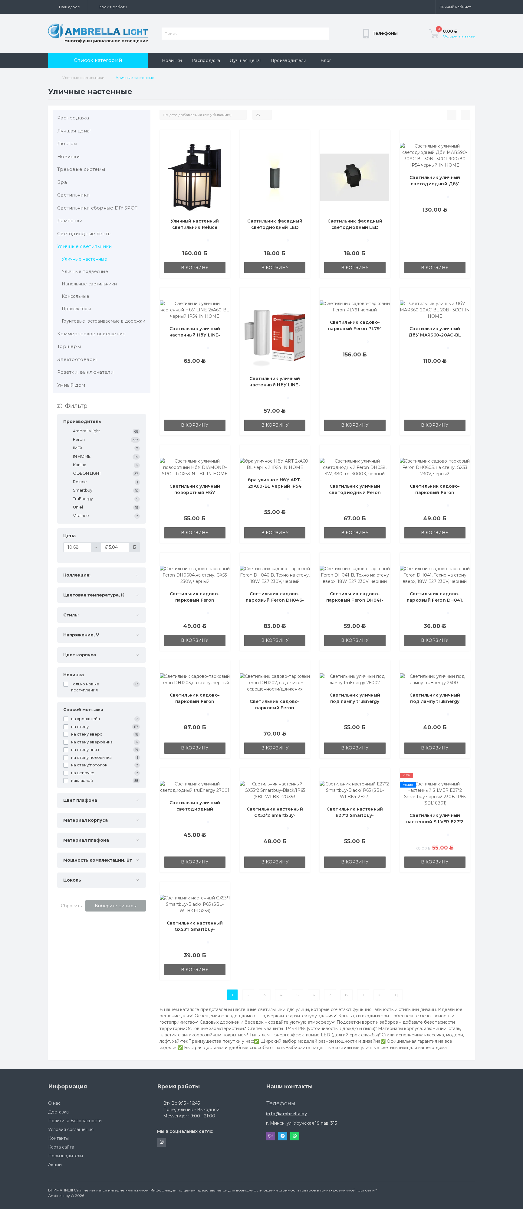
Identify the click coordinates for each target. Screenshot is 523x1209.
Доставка (58, 1112)
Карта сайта (61, 1147)
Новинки (172, 60)
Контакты (58, 1138)
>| (396, 995)
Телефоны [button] (280, 1103)
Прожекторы (76, 308)
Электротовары (77, 359)
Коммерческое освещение (91, 333)
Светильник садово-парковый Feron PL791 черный (355, 329)
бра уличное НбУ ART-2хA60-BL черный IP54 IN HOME (275, 486)
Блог (326, 60)
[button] (68, 7)
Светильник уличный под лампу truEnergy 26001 (435, 701)
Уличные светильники (83, 77)
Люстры (67, 143)
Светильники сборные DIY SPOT (97, 208)
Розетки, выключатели (85, 372)
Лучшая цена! (245, 60)
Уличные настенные (84, 259)
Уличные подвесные (85, 271)
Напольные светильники (89, 284)
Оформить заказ (459, 36)
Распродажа (206, 60)
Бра (62, 182)
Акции (55, 1164)
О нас (54, 1103)
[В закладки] (223, 138)
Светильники (73, 195)
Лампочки (69, 220)
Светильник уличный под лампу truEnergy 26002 (355, 701)
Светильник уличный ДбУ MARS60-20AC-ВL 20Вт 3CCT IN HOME (435, 335)
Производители (289, 60)
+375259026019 (282, 1109)
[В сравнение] (223, 147)
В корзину (195, 267)
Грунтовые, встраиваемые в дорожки (103, 321)
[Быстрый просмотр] (223, 156)
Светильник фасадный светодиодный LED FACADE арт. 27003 (355, 227)
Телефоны (351, 50)
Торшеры (69, 346)
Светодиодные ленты (84, 233)
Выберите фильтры (116, 905)
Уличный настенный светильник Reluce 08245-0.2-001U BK (195, 227)
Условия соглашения (71, 1129)
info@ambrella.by (286, 1113)
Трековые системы (81, 169)
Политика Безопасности (75, 1120)
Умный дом (71, 385)
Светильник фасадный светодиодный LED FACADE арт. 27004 (274, 227)
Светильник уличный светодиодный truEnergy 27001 (194, 809)
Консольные (75, 296)
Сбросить (71, 905)
